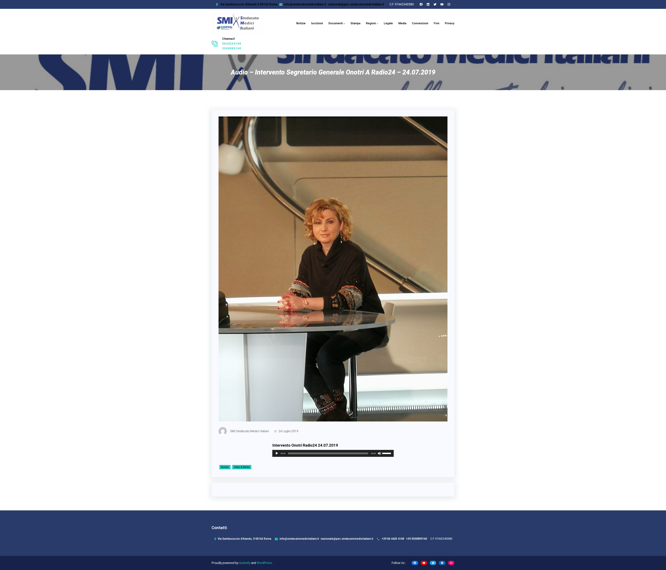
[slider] (387, 453)
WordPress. (265, 563)
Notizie (225, 467)
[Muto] (379, 453)
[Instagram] (449, 4)
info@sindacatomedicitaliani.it (305, 4)
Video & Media (242, 467)
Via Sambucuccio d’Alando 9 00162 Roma (248, 4)
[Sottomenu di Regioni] (377, 23)
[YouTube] (442, 4)
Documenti (335, 23)
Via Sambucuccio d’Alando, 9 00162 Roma (244, 538)
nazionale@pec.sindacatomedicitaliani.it (356, 4)
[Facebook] (421, 4)
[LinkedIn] (428, 4)
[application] (333, 453)
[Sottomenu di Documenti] (344, 23)
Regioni (371, 23)
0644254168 (231, 43)
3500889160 (231, 48)
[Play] (277, 453)
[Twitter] (435, 4)
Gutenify (245, 563)
